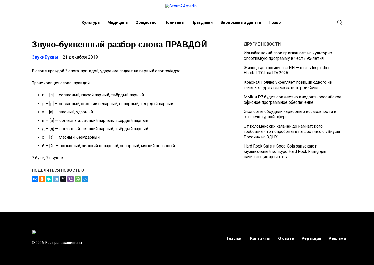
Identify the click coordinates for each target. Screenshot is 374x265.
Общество (146, 22)
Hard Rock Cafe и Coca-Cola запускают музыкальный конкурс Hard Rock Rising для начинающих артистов (285, 151)
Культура (91, 22)
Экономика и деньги (240, 22)
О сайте (286, 238)
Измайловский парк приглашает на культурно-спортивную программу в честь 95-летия (289, 56)
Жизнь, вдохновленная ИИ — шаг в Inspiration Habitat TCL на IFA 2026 (287, 70)
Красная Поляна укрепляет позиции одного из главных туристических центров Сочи (288, 85)
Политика (174, 22)
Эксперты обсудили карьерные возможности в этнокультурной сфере (290, 114)
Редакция (311, 238)
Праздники (202, 22)
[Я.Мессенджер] (49, 179)
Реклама (337, 238)
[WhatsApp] (78, 179)
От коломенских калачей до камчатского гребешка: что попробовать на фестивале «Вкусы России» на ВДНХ (292, 131)
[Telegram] (56, 179)
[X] (63, 179)
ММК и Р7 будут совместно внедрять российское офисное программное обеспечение (292, 100)
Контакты (260, 238)
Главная (234, 238)
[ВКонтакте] (35, 179)
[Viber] (70, 179)
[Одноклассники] (42, 179)
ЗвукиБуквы (45, 57)
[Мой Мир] (85, 179)
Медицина (117, 22)
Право (275, 22)
